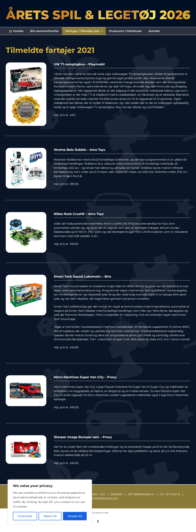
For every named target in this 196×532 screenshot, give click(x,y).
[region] (50, 502)
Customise (25, 516)
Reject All (50, 516)
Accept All (75, 516)
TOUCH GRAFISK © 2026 (98, 513)
